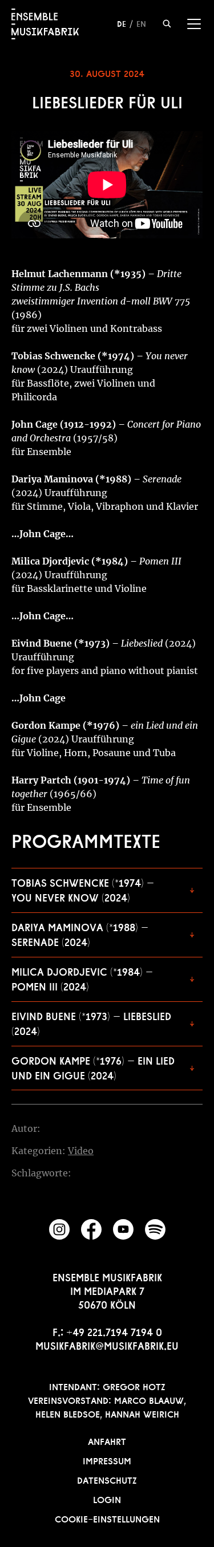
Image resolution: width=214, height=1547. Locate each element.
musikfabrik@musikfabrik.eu (107, 1344)
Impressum (107, 1459)
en (141, 23)
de (121, 23)
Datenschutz (107, 1479)
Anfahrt (107, 1440)
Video (81, 1150)
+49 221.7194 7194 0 (114, 1331)
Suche (167, 23)
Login (107, 1498)
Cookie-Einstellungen (107, 1517)
